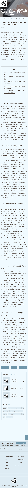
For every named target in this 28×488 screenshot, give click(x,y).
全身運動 (5, 408)
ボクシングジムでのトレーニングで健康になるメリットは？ (14, 92)
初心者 (15, 411)
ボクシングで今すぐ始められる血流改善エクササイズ (14, 82)
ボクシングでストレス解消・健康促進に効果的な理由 (14, 87)
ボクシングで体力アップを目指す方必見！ (14, 78)
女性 (11, 411)
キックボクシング (17, 408)
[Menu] (25, 3)
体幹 (19, 414)
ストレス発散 (10, 414)
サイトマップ (21, 475)
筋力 (23, 414)
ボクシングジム (6, 411)
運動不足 (5, 414)
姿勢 (4, 417)
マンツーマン (20, 411)
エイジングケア (9, 417)
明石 (23, 408)
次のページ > (22, 367)
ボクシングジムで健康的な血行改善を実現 (14, 73)
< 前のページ (5, 367)
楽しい (16, 414)
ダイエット (10, 408)
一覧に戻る (14, 367)
